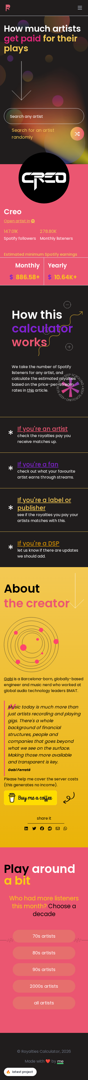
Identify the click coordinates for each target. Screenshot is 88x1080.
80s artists (44, 953)
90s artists (44, 969)
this (30, 390)
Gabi (8, 679)
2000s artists (44, 986)
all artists (44, 1003)
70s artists (44, 936)
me (60, 1061)
